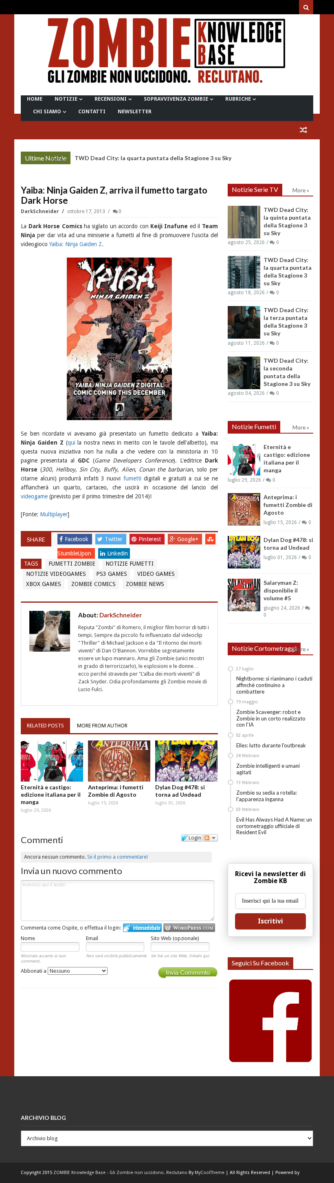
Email (92, 938)
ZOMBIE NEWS (145, 584)
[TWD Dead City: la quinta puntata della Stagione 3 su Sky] (244, 222)
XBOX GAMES (43, 584)
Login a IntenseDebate (142, 927)
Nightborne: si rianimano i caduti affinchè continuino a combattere (274, 684)
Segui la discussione (210, 838)
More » (58, 159)
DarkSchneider (40, 211)
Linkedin (117, 553)
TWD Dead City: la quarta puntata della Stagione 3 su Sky (153, 157)
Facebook (77, 539)
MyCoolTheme (209, 1172)
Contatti (91, 111)
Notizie (66, 99)
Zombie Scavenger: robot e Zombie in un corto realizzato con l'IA (270, 718)
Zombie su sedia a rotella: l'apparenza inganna (266, 795)
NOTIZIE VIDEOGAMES (56, 574)
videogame (34, 496)
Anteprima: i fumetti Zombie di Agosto (115, 791)
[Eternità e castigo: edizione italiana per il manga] (52, 761)
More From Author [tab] (102, 726)
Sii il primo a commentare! (117, 857)
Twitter (114, 539)
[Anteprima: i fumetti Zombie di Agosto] (119, 761)
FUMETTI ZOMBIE (71, 563)
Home (34, 99)
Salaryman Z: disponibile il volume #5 (281, 590)
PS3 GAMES (111, 574)
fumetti (132, 478)
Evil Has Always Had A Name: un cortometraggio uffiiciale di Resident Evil (274, 825)
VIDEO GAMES (156, 574)
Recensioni (110, 99)
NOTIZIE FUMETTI (129, 563)
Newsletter (135, 111)
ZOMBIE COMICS (93, 584)
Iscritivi (270, 921)
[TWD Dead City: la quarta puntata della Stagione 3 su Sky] (244, 272)
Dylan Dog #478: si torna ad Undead (180, 791)
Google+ (188, 539)
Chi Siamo (47, 111)
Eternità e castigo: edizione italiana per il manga (51, 794)
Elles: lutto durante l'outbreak (271, 745)
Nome (28, 938)
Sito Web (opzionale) (175, 938)
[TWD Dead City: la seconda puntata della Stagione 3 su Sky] (244, 373)
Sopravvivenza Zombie (176, 99)
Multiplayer (54, 514)
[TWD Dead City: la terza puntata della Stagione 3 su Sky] (244, 322)
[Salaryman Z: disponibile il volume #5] (244, 595)
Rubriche (238, 99)
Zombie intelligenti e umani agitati (268, 768)
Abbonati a (34, 971)
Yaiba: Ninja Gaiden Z (75, 244)
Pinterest (150, 539)
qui (71, 442)
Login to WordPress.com (189, 927)
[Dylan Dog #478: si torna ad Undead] (186, 761)
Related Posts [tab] (45, 726)
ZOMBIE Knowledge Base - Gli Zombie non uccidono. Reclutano (120, 1172)
